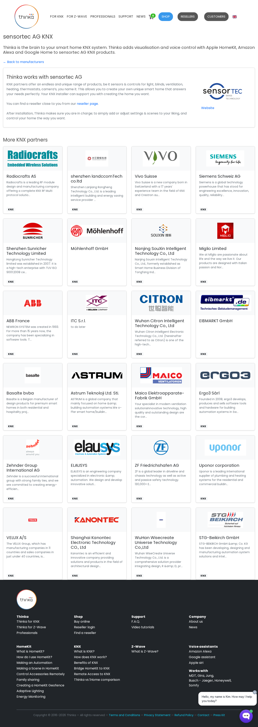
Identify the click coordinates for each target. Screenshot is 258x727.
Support (126, 16)
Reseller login (84, 627)
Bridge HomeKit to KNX (92, 668)
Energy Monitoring (31, 696)
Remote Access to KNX (92, 674)
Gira (201, 675)
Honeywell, (222, 680)
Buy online (82, 621)
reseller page (87, 103)
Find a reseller (85, 632)
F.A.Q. (135, 621)
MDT (192, 675)
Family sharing (28, 679)
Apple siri (196, 662)
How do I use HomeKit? (34, 657)
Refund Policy (184, 715)
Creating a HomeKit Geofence (40, 685)
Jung (209, 675)
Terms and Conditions (124, 715)
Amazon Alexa (200, 651)
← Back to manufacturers (23, 62)
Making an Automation (34, 662)
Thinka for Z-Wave (31, 627)
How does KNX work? (90, 657)
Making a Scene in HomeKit (38, 668)
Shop (166, 16)
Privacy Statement (157, 715)
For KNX (56, 16)
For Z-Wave (77, 16)
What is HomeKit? (30, 651)
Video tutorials (142, 627)
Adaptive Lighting (30, 691)
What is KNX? (84, 651)
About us (196, 621)
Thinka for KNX (28, 621)
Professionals (102, 16)
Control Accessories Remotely (41, 674)
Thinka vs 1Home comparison (97, 679)
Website (207, 108)
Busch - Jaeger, (201, 680)
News (141, 16)
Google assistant (202, 657)
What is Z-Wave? (144, 651)
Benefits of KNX (86, 662)
